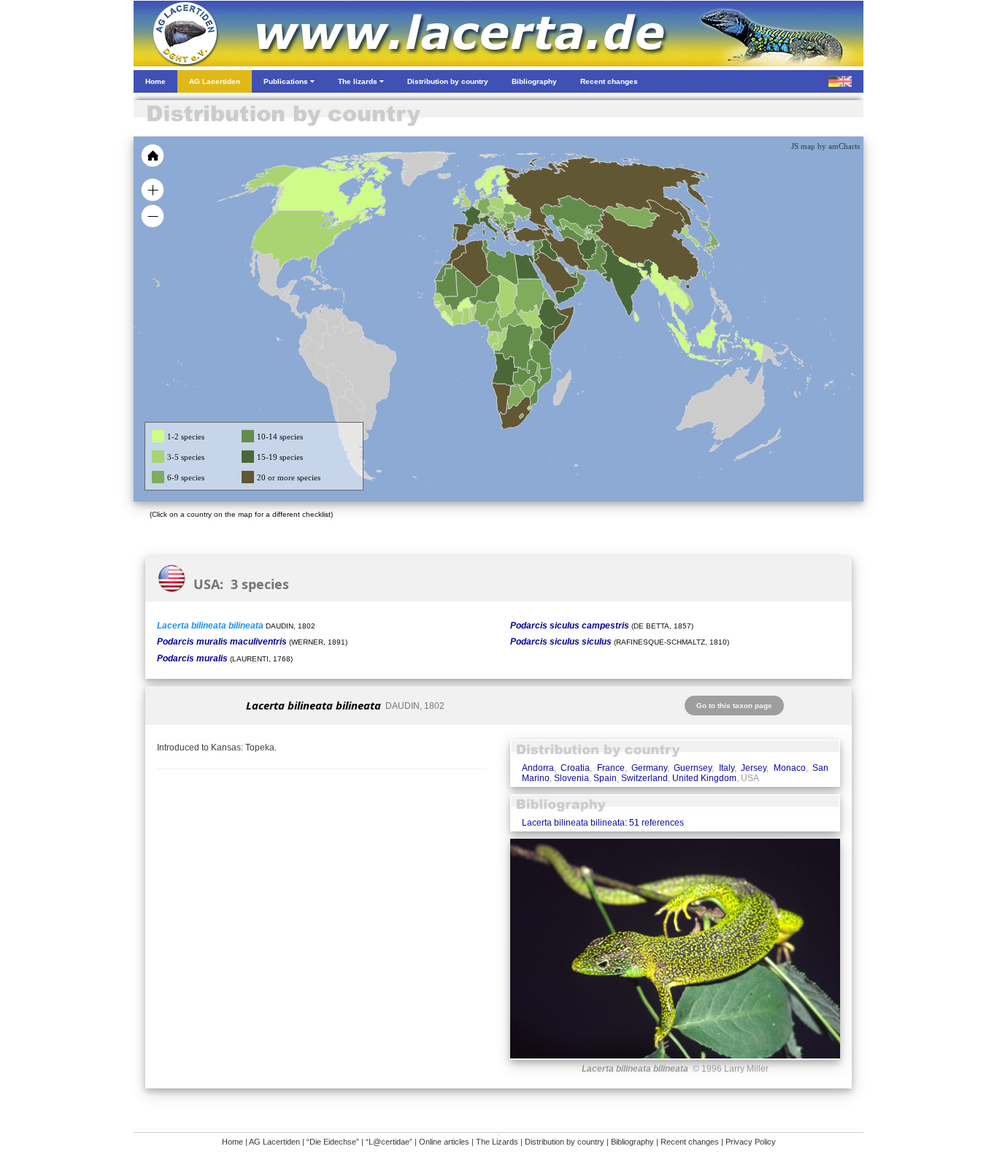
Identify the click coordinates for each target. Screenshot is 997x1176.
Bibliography (632, 1141)
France (611, 768)
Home (232, 1141)
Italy (726, 768)
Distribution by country (564, 1141)
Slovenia (571, 778)
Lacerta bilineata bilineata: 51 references (603, 823)
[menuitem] (573, 273)
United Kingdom (704, 778)
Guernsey (693, 768)
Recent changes (690, 1141)
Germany (649, 768)
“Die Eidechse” (333, 1141)
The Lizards (497, 1141)
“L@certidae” (389, 1141)
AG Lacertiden (274, 1141)
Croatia (575, 768)
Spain (605, 778)
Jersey (753, 768)
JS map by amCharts (825, 146)
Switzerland (644, 778)
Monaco (790, 768)
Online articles (444, 1141)
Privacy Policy (750, 1141)
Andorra (538, 768)
